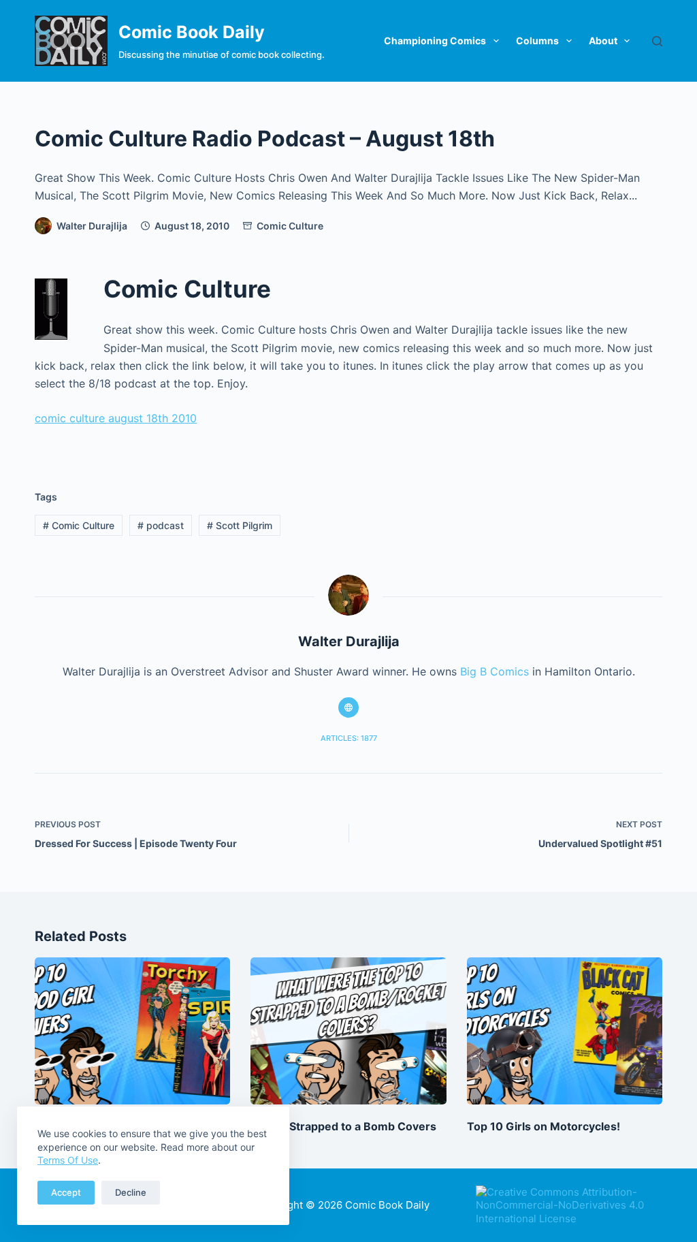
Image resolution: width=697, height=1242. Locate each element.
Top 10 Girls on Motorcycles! (543, 1126)
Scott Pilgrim (239, 525)
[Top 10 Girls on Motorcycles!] (564, 1030)
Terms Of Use (67, 1160)
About (603, 40)
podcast (160, 525)
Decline (130, 1192)
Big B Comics (494, 671)
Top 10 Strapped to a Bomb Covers (343, 1126)
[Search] (657, 41)
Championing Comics (435, 40)
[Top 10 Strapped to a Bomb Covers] (348, 1030)
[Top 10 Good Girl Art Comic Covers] (132, 1030)
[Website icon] (348, 707)
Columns (537, 40)
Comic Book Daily (191, 32)
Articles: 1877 (349, 738)
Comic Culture (290, 226)
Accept (66, 1192)
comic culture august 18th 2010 (116, 418)
